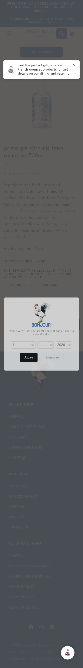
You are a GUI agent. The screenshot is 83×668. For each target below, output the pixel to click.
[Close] (74, 65)
